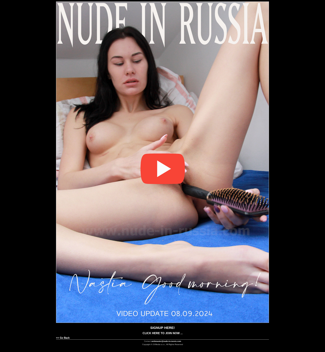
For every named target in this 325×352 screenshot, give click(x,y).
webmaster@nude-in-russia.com (166, 341)
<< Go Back (63, 337)
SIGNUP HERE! (162, 328)
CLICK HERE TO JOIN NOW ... (163, 333)
